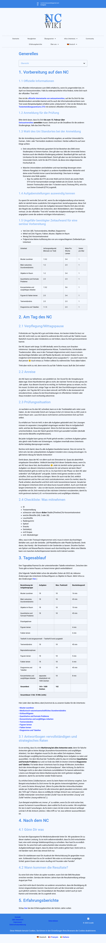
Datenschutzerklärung (18, 925)
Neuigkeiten (32, 39)
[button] (84, 63)
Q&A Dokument (17, 920)
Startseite (15, 39)
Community (90, 39)
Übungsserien (49, 39)
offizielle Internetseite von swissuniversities (46, 98)
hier (34, 579)
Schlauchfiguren (26, 713)
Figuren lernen (25, 725)
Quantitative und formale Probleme (34, 716)
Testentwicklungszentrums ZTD (32, 107)
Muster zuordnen (26, 708)
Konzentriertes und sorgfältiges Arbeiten (36, 719)
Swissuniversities (26, 122)
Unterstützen (53, 921)
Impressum (17, 922)
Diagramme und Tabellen (30, 730)
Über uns (54, 44)
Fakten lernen (25, 727)
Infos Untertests (69, 39)
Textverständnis (26, 722)
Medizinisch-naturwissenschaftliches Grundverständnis (42, 711)
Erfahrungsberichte (35, 44)
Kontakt (17, 917)
